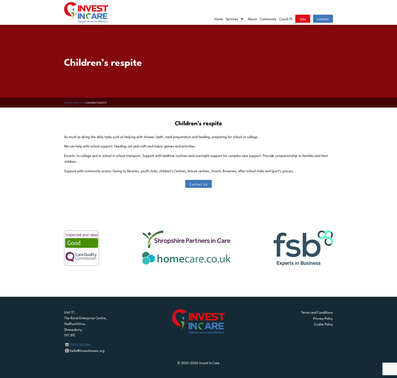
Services (232, 19)
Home (218, 19)
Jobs (302, 19)
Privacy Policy (323, 318)
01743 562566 (80, 344)
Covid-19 (285, 19)
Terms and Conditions (317, 312)
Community (268, 19)
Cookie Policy (323, 324)
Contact (323, 19)
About (252, 19)
